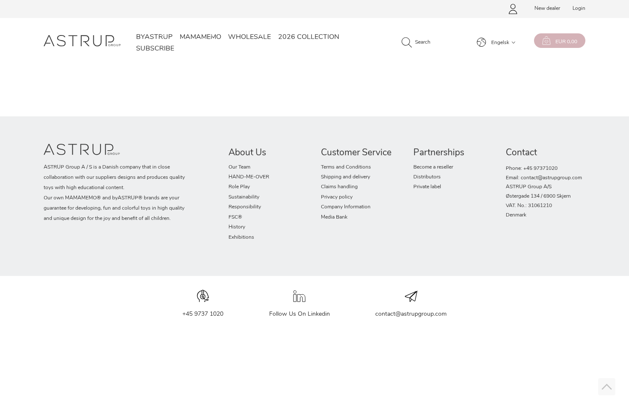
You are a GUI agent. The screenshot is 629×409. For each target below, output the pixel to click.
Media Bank (334, 217)
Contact (521, 152)
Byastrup (154, 37)
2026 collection (308, 37)
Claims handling (339, 187)
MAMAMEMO (200, 37)
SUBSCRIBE (155, 48)
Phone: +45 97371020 (532, 168)
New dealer (547, 8)
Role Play (239, 187)
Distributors (427, 177)
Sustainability (243, 197)
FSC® (235, 217)
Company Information (346, 207)
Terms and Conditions (346, 167)
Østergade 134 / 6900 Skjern (538, 196)
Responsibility (244, 207)
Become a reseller (433, 167)
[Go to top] (606, 386)
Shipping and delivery (345, 177)
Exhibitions (241, 237)
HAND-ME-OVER (248, 177)
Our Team (239, 167)
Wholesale (249, 37)
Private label (427, 187)
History (236, 227)
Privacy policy (337, 197)
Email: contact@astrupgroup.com (544, 178)
